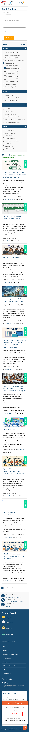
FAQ (4, 670)
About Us (5, 646)
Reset (24, 44)
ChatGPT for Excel (9, 430)
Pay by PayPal (9, 622)
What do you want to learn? (11, 20)
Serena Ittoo (8, 496)
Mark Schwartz (9, 369)
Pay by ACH (9, 628)
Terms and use (7, 658)
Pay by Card (9, 618)
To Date (5, 32)
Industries (5, 48)
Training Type (6, 91)
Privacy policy (6, 662)
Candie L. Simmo (9, 581)
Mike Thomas (8, 537)
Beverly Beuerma (9, 413)
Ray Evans (7, 282)
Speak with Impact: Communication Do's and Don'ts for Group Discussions (13, 471)
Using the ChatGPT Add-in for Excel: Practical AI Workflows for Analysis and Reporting (14, 174)
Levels (4, 105)
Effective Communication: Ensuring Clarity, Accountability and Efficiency (14, 556)
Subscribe (5, 650)
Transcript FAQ (7, 673)
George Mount (9, 199)
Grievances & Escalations (10, 666)
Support (8, 606)
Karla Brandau (9, 323)
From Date (6, 26)
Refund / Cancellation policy (10, 654)
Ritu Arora (7, 241)
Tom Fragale (20, 449)
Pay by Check (9, 634)
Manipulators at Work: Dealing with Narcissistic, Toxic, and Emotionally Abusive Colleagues (14, 388)
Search (10, 38)
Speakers (5, 126)
